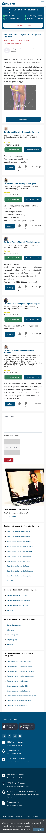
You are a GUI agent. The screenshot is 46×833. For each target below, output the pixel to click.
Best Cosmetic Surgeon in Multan (18, 561)
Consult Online (10, 516)
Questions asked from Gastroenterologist (20, 676)
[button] (8, 460)
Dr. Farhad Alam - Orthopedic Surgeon (20, 183)
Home (6, 40)
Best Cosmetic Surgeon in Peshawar (19, 556)
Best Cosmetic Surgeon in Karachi (18, 537)
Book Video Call (13, 150)
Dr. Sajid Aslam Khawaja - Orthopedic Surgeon (20, 351)
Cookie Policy (25, 829)
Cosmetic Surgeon (23, 40)
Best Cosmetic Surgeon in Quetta (18, 566)
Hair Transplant (12, 635)
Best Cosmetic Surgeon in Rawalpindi (20, 546)
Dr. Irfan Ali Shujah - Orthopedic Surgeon (21, 132)
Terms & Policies (7, 817)
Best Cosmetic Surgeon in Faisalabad (19, 551)
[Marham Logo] (8, 3)
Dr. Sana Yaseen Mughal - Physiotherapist (22, 242)
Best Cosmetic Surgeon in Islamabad (19, 541)
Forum (13, 40)
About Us (19, 817)
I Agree (38, 829)
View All (10, 581)
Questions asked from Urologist (17, 681)
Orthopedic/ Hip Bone (14, 43)
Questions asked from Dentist (17, 706)
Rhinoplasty (11, 630)
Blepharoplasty (12, 640)
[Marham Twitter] (4, 736)
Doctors (27, 817)
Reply (11, 168)
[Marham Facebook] (9, 736)
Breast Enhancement (14, 625)
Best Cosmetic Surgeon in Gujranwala (20, 571)
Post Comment (23, 119)
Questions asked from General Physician (20, 671)
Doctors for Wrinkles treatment (17, 605)
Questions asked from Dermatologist (19, 666)
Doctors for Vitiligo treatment (17, 595)
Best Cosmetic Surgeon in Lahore (18, 532)
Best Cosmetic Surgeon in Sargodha (19, 576)
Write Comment (9, 416)
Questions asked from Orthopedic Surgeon (21, 696)
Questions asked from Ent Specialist (19, 701)
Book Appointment (32, 150)
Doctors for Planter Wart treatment (18, 600)
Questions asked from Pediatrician (18, 691)
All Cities (36, 817)
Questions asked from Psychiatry (18, 686)
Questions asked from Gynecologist (19, 661)
